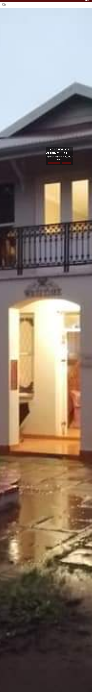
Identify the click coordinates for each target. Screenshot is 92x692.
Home (65, 5)
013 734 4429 (88, 0)
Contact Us (85, 5)
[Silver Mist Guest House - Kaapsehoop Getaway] (7, 5)
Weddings (79, 5)
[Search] (90, 5)
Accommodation (72, 5)
